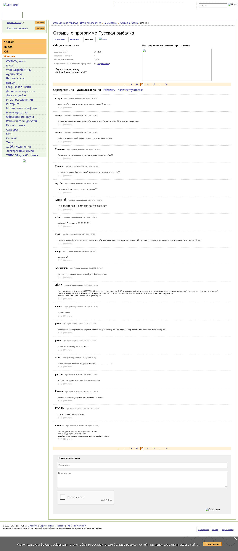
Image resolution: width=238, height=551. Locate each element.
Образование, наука (20, 116)
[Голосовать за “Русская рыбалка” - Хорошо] (75, 77)
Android (9, 42)
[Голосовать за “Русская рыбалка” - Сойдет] (69, 77)
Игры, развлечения (19, 99)
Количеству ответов (130, 90)
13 (131, 84)
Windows (9, 56)
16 (147, 84)
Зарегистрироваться (146, 5)
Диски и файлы (16, 95)
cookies (56, 544)
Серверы (12, 129)
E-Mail (10, 65)
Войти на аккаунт (125, 5)
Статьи (31, 15)
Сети (9, 134)
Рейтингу (109, 90)
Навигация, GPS (17, 112)
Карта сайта (165, 5)
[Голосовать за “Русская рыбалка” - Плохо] (64, 77)
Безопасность (15, 78)
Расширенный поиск (209, 9)
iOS (6, 51)
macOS (8, 46)
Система (11, 138)
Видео (10, 82)
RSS (176, 5)
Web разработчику (18, 69)
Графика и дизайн (18, 87)
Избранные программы (17, 28)
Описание (74, 39)
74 (166, 84)
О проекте (32, 525)
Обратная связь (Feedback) (52, 525)
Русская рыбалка (116, 32)
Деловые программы (20, 91)
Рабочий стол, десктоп (21, 121)
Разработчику (15, 125)
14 (137, 84)
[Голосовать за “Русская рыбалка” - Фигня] (58, 77)
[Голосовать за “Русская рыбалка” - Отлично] (80, 77)
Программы (13, 15)
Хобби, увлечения (18, 146)
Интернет (12, 104)
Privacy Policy (80, 525)
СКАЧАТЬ (60, 39)
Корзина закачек (14, 22)
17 (154, 84)
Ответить (68, 107)
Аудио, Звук (14, 74)
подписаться (103, 63)
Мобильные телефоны (21, 108)
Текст (9, 142)
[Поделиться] (103, 39)
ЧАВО (69, 525)
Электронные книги (20, 151)
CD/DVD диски (16, 61)
